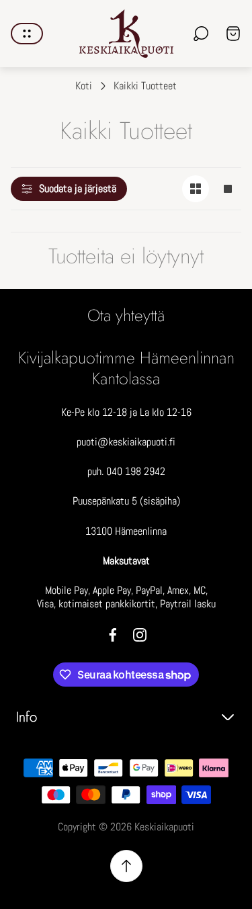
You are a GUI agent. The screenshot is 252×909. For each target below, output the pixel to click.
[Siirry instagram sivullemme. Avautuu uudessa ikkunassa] (140, 635)
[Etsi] (201, 33)
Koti (83, 86)
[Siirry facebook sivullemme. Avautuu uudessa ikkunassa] (113, 635)
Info (26, 717)
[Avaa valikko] (27, 33)
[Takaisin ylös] (126, 866)
